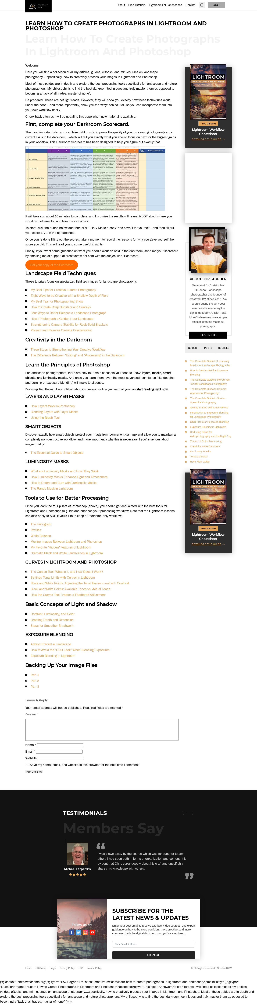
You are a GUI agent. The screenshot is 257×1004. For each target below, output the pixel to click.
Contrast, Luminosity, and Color (52, 614)
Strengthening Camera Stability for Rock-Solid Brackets (69, 324)
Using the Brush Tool (45, 417)
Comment (31, 714)
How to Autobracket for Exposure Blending (209, 372)
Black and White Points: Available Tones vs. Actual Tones (70, 589)
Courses (223, 348)
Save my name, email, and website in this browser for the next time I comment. (85, 765)
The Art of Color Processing (206, 441)
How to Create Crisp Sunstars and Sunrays (61, 307)
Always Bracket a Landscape (51, 644)
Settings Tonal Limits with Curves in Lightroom (63, 577)
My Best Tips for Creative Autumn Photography (63, 290)
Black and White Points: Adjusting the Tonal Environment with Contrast (80, 583)
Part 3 (35, 686)
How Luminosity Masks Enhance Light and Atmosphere (69, 477)
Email (30, 751)
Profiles (36, 530)
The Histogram (41, 524)
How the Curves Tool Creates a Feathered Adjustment (68, 595)
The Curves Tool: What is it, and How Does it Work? (67, 572)
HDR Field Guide (199, 461)
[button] (184, 813)
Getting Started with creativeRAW (209, 407)
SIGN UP (153, 955)
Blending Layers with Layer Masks (54, 412)
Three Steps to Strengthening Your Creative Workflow (68, 349)
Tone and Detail (199, 456)
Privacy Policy (67, 968)
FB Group (40, 968)
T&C (80, 968)
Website (31, 758)
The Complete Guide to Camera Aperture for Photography (208, 391)
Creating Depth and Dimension (52, 620)
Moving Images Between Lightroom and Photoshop (66, 541)
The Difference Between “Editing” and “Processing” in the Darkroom (77, 355)
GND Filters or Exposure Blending (209, 422)
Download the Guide (206, 139)
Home (28, 968)
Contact (190, 5)
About (121, 5)
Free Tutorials (136, 5)
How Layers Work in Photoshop (53, 406)
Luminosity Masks (200, 451)
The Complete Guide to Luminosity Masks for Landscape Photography (210, 363)
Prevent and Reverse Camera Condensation (61, 330)
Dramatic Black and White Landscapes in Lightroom (67, 553)
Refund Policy (94, 968)
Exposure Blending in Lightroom (53, 656)
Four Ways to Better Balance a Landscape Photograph (68, 313)
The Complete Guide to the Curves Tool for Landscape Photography (210, 381)
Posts (208, 348)
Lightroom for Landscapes (165, 5)
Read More (208, 335)
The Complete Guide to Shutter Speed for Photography (207, 400)
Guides (192, 348)
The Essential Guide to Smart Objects (57, 452)
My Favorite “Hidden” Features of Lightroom (61, 547)
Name (30, 745)
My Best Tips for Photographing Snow (57, 301)
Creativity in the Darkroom (205, 446)
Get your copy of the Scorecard (51, 265)
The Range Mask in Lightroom (52, 488)
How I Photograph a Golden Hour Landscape (62, 319)
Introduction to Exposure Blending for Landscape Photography (209, 414)
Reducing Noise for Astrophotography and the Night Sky (210, 434)
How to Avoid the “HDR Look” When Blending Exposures (70, 650)
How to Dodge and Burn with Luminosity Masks (64, 483)
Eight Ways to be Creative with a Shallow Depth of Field (69, 295)
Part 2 (35, 681)
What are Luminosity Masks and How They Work (65, 471)
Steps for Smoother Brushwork (52, 625)
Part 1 (35, 675)
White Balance (41, 536)
